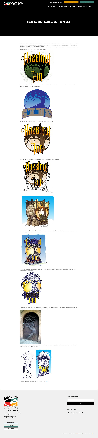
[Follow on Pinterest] (79, 413)
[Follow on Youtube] (82, 413)
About (79, 6)
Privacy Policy (80, 433)
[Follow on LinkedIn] (77, 413)
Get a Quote (87, 2)
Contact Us (90, 6)
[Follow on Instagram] (71, 413)
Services (66, 6)
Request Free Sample (71, 2)
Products (59, 6)
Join (81, 403)
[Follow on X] (74, 413)
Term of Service (77, 433)
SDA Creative (92, 433)
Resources (72, 6)
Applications (51, 6)
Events (84, 6)
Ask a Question (11, 428)
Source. (47, 381)
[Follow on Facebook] (68, 413)
